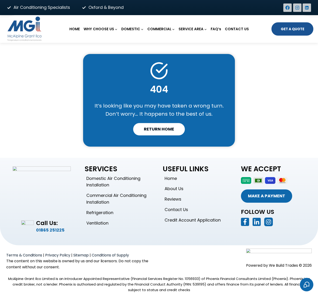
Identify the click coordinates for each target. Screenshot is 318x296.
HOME (74, 29)
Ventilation (97, 223)
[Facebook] (287, 7)
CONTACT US (237, 29)
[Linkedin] (307, 7)
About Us (174, 189)
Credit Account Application (193, 220)
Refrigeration (99, 212)
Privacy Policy (57, 255)
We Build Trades (283, 265)
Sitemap (81, 255)
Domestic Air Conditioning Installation (113, 181)
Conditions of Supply (110, 255)
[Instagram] (297, 7)
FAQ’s (216, 29)
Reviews (173, 199)
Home (171, 178)
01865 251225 (50, 230)
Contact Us (176, 209)
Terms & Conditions (24, 255)
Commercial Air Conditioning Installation (116, 198)
